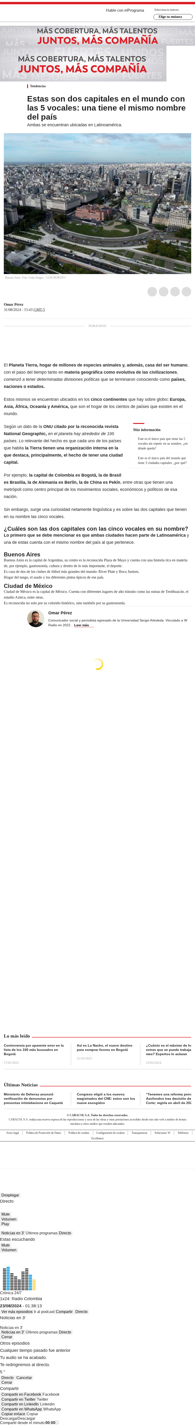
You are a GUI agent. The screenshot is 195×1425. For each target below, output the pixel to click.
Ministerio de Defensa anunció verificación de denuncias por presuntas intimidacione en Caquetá (33, 1098)
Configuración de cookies (110, 1133)
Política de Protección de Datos (43, 1133)
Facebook (152, 291)
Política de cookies (78, 1133)
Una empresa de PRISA (97, 1152)
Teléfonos (183, 1133)
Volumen (8, 1219)
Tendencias (38, 86)
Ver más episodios (17, 1312)
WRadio (30, 14)
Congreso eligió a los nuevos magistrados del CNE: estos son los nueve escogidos (106, 1098)
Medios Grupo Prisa (98, 1163)
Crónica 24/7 (11, 1293)
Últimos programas (42, 1233)
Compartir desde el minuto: (27, 1423)
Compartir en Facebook (21, 1394)
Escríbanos (97, 1138)
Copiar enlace (13, 1414)
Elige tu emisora (170, 17)
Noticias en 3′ (12, 1233)
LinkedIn (175, 291)
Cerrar (6, 1337)
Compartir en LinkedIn (20, 1404)
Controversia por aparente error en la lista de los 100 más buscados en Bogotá (34, 1049)
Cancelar (24, 1378)
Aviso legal (12, 1133)
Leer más (81, 625)
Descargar (9, 1418)
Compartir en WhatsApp (21, 1409)
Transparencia (139, 1133)
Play (5, 1224)
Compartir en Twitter (18, 1399)
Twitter (163, 291)
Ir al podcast (44, 1312)
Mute (5, 1214)
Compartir (64, 1312)
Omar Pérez (13, 304)
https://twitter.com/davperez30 (26, 304)
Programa (135, 10)
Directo (65, 1233)
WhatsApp (186, 291)
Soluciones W (162, 1133)
